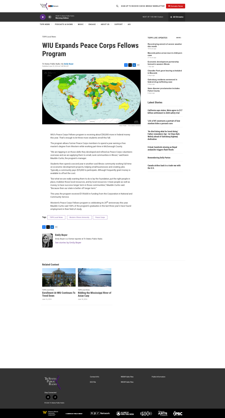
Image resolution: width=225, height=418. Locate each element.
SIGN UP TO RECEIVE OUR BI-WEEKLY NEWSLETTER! (143, 6)
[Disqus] (112, 336)
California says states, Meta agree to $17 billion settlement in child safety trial (165, 111)
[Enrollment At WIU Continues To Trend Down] (59, 277)
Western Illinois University (79, 217)
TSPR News (45, 24)
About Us (105, 24)
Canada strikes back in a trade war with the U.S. (164, 166)
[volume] (50, 17)
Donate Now (176, 6)
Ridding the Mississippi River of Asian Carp (94, 294)
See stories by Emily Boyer (68, 242)
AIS (129, 24)
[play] (43, 17)
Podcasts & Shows (64, 24)
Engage (92, 24)
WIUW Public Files (127, 382)
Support (118, 24)
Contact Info (94, 377)
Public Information (158, 377)
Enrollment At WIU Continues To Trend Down (58, 294)
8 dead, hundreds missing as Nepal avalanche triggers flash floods (162, 148)
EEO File (93, 382)
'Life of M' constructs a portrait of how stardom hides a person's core (164, 122)
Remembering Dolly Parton (159, 157)
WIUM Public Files (127, 377)
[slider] (53, 17)
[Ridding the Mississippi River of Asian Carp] (94, 277)
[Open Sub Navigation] (52, 24)
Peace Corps (100, 217)
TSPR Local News (49, 36)
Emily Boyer (68, 64)
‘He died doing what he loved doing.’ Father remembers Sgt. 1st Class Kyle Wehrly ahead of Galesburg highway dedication (164, 135)
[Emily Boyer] (47, 240)
